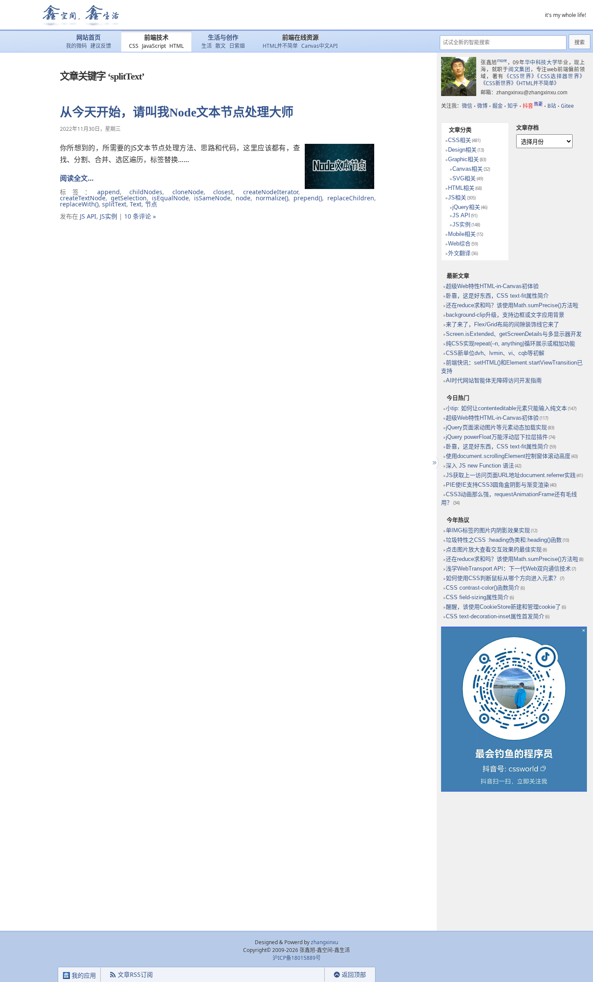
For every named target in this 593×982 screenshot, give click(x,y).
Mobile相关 (462, 234)
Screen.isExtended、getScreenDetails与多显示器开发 (514, 334)
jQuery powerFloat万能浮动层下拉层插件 (497, 437)
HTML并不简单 (280, 46)
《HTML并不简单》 (537, 83)
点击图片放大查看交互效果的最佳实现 (494, 549)
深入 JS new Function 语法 (480, 465)
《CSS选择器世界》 (561, 76)
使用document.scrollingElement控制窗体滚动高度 (508, 456)
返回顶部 (354, 974)
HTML (176, 46)
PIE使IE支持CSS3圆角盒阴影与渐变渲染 (497, 484)
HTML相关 (461, 188)
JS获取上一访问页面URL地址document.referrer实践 (511, 475)
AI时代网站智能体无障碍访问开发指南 (494, 380)
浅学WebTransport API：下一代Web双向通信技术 (508, 568)
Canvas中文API (319, 46)
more (502, 60)
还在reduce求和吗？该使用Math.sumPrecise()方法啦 (512, 305)
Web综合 (459, 243)
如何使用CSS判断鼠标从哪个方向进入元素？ (502, 578)
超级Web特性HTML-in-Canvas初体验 (492, 286)
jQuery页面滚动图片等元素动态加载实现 (496, 427)
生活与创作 (223, 37)
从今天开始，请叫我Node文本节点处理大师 (176, 112)
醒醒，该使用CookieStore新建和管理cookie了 (503, 607)
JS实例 (108, 216)
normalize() (272, 198)
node (243, 198)
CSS (133, 46)
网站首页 (88, 37)
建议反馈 (100, 46)
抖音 (533, 105)
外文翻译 (459, 253)
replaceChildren (350, 198)
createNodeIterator (270, 192)
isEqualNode (170, 198)
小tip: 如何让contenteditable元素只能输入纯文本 (506, 408)
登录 (309, 975)
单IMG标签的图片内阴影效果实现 (488, 530)
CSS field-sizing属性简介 (477, 597)
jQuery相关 (466, 207)
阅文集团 (519, 69)
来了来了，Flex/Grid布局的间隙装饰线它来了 (502, 324)
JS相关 (457, 197)
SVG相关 (464, 178)
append (108, 192)
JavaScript (154, 46)
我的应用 (83, 975)
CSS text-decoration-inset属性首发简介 (495, 616)
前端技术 (156, 37)
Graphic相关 (463, 159)
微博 (482, 105)
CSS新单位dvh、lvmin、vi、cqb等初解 (495, 353)
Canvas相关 (467, 169)
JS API (88, 216)
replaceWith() (79, 204)
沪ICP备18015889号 (297, 958)
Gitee (567, 105)
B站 (551, 105)
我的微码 (76, 46)
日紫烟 (237, 46)
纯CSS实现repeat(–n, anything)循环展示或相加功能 (510, 343)
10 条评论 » (140, 216)
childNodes (145, 192)
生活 (206, 46)
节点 (151, 204)
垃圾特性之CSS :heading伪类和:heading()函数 (504, 540)
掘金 (497, 105)
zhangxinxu (324, 942)
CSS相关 (459, 140)
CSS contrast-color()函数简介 (483, 587)
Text (136, 204)
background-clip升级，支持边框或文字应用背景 (505, 315)
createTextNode (82, 198)
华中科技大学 (541, 62)
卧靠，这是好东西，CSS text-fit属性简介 (497, 295)
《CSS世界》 (520, 76)
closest (223, 192)
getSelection (129, 198)
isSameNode (212, 198)
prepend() (307, 198)
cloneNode (188, 192)
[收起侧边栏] (433, 462)
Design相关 (462, 149)
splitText (114, 204)
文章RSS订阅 (135, 974)
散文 (220, 46)
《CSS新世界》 (498, 83)
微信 (467, 105)
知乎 (512, 105)
